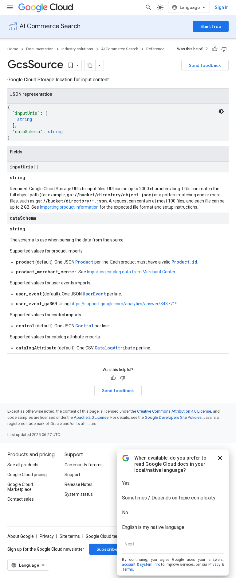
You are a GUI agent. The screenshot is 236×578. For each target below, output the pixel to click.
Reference (155, 49)
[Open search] (148, 7)
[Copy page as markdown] (90, 65)
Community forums (84, 464)
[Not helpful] (224, 49)
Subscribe (107, 549)
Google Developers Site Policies (173, 417)
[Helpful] (214, 49)
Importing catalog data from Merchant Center (131, 271)
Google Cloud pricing (27, 474)
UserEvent (94, 294)
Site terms (70, 536)
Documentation (39, 49)
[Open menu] (10, 7)
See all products (22, 464)
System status (79, 494)
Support (72, 474)
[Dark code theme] (221, 111)
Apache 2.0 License (91, 417)
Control (84, 326)
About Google (20, 536)
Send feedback (205, 65)
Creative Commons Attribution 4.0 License (174, 411)
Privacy (47, 536)
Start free (210, 26)
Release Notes (78, 484)
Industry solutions (77, 49)
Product (84, 262)
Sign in (222, 7)
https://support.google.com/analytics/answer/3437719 (124, 303)
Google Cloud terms (105, 536)
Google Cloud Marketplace (20, 487)
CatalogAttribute (115, 348)
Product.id (184, 262)
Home (12, 49)
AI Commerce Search (50, 26)
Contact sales (20, 499)
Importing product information (69, 207)
